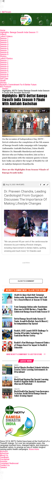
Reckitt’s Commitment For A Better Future (18, 84)
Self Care (4, 78)
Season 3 (4, 42)
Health (3, 80)
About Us (4, 455)
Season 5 (4, 46)
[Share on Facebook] (40, 184)
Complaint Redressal (9, 463)
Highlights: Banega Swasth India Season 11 (19, 32)
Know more (34, 449)
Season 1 (4, 38)
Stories (3, 82)
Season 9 (4, 54)
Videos (3, 34)
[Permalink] (47, 184)
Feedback (4, 457)
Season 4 (4, 44)
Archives (4, 451)
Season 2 (4, 40)
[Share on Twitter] (44, 184)
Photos (3, 56)
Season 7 (4, 50)
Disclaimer (4, 459)
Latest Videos (6, 36)
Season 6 (4, 48)
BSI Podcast (5, 86)
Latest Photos (6, 58)
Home (2, 30)
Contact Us (5, 465)
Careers (3, 467)
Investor (3, 461)
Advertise (4, 453)
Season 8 (4, 52)
